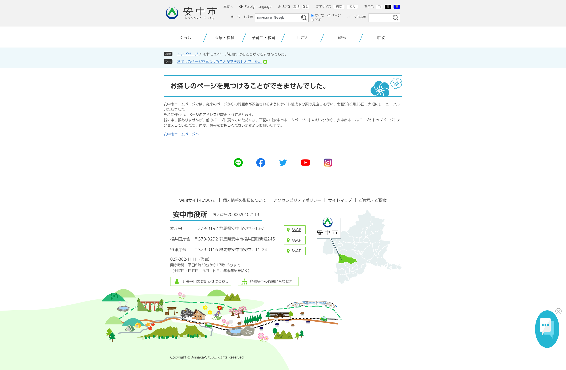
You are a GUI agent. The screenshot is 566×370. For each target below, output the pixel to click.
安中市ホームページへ (181, 134)
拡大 (352, 6)
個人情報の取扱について (245, 200)
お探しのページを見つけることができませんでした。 (219, 61)
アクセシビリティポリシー (297, 200)
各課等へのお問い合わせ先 (271, 281)
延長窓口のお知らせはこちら (206, 281)
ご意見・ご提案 (373, 200)
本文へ (228, 6)
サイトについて (197, 200)
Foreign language (258, 6)
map (296, 230)
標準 (339, 6)
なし (305, 6)
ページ (336, 15)
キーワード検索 (242, 17)
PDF (318, 19)
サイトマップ (340, 200)
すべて (319, 15)
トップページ (187, 54)
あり (296, 6)
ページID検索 (356, 17)
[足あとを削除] (265, 62)
